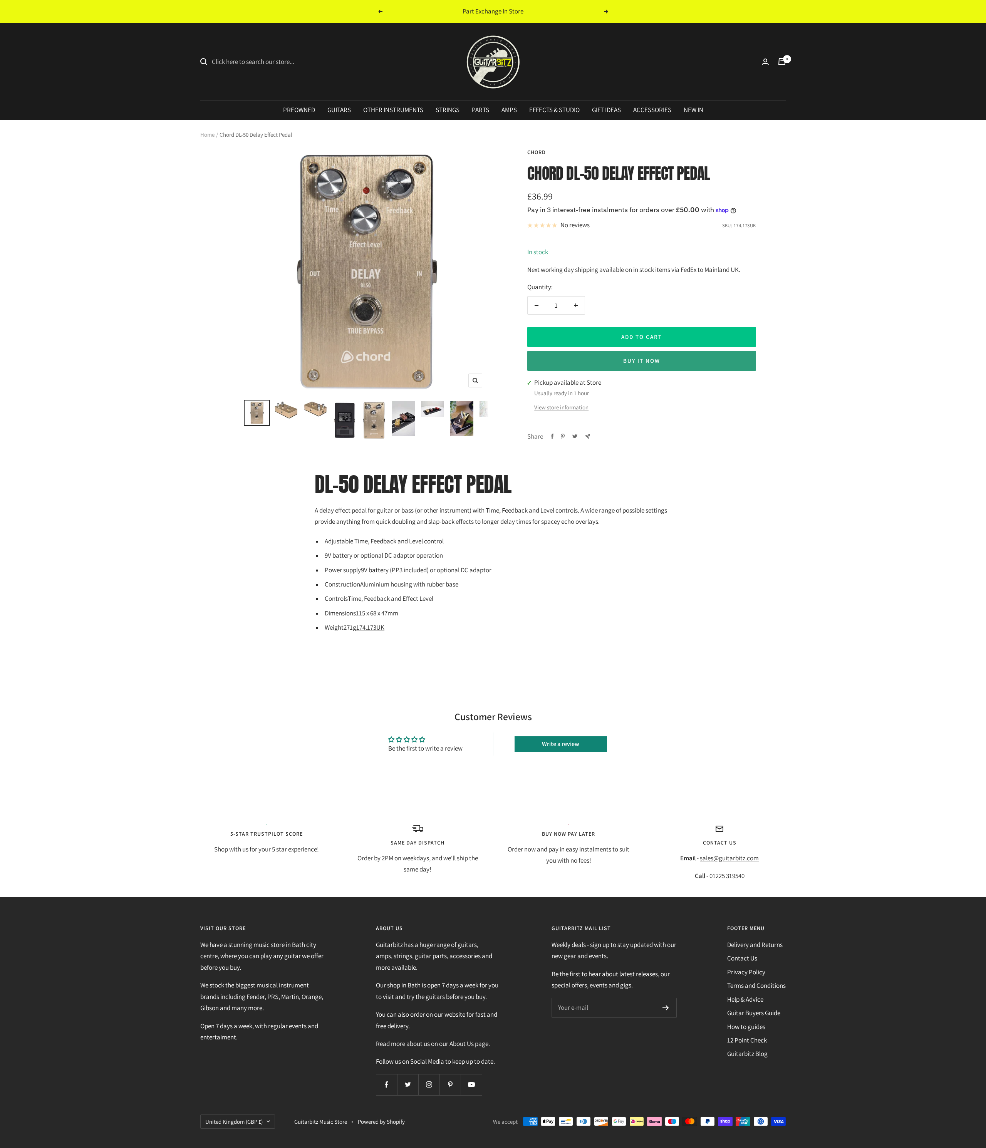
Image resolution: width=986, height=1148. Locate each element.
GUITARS (339, 110)
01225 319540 (727, 875)
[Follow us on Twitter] (407, 1084)
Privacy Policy (746, 972)
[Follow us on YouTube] (471, 1084)
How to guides (746, 1026)
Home (207, 134)
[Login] (765, 62)
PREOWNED (299, 110)
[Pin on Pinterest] (563, 436)
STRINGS (447, 110)
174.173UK (370, 627)
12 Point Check (747, 1040)
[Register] (665, 1008)
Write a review (560, 744)
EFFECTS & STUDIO (554, 110)
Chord (536, 152)
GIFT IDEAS (606, 110)
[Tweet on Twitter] (575, 436)
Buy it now (641, 360)
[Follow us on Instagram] (428, 1084)
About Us (461, 1043)
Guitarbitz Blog (747, 1053)
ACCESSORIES (652, 110)
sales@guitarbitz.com (729, 858)
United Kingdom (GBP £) (234, 1121)
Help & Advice (745, 999)
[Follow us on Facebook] (386, 1084)
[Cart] (782, 61)
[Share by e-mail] (587, 436)
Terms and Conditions (756, 985)
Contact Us (742, 958)
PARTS (480, 110)
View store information (561, 407)
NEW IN (693, 110)
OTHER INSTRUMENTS (393, 110)
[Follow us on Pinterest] (450, 1084)
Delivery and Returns (755, 944)
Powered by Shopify (381, 1121)
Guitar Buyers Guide (753, 1013)
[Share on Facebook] (552, 436)
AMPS (509, 110)
